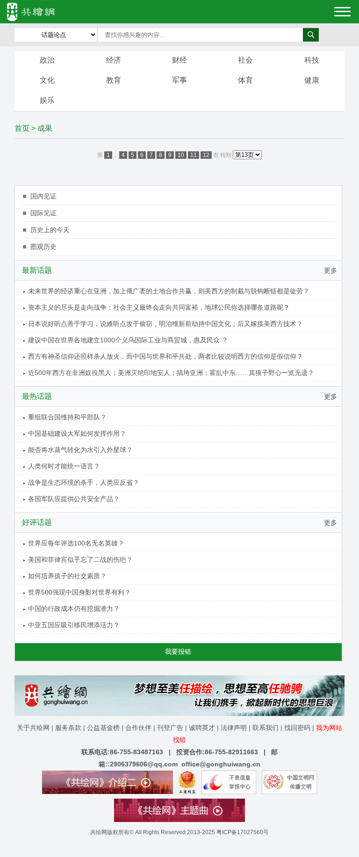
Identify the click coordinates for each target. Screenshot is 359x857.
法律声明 (234, 727)
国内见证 (43, 196)
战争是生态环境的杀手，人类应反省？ (83, 482)
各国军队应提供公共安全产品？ (74, 499)
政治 (47, 60)
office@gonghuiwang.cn (220, 764)
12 (206, 155)
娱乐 (47, 100)
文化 (47, 80)
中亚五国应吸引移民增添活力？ (74, 625)
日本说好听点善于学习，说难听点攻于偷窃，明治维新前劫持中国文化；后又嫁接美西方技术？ (165, 323)
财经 (179, 60)
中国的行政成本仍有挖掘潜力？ (74, 608)
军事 (179, 80)
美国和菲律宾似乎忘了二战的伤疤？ (80, 559)
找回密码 (297, 727)
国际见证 (43, 213)
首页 (21, 128)
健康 (311, 80)
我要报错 (178, 651)
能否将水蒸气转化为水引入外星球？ (80, 449)
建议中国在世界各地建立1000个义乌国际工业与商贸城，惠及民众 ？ (128, 340)
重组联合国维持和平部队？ (67, 417)
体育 (245, 80)
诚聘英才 (202, 727)
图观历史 (43, 246)
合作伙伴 (138, 727)
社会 (245, 60)
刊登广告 (170, 727)
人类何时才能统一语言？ (64, 466)
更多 (330, 270)
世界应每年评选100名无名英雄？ (76, 543)
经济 (113, 60)
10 (181, 155)
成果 (44, 128)
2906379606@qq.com (144, 764)
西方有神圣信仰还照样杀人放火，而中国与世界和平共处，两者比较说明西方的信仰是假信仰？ (165, 356)
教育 (113, 80)
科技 (311, 60)
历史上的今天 (50, 230)
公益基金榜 (103, 727)
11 (193, 155)
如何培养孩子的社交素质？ (67, 576)
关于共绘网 (33, 727)
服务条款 (68, 727)
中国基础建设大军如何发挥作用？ (77, 433)
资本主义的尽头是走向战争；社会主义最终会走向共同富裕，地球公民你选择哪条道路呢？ (159, 307)
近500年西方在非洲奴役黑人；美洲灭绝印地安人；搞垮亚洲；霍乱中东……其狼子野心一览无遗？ (171, 372)
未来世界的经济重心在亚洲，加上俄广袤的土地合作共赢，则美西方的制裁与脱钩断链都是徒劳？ (168, 291)
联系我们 (265, 727)
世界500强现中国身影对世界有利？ (79, 592)
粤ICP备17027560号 (242, 832)
